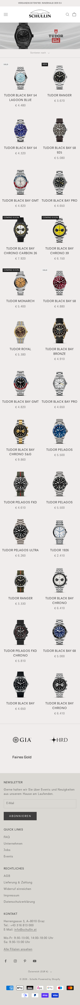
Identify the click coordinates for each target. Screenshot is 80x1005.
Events (8, 856)
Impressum (12, 895)
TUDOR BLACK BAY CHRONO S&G (20, 452)
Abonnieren (20, 816)
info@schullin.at (25, 930)
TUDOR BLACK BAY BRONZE (59, 352)
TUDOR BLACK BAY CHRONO (59, 601)
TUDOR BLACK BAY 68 (59, 651)
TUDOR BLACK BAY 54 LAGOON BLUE (20, 98)
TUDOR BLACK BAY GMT (20, 201)
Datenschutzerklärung (19, 902)
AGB (7, 876)
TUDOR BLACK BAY (20, 703)
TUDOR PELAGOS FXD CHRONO (20, 653)
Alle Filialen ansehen (18, 949)
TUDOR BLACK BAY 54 (20, 148)
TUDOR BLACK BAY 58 (59, 301)
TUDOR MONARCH (20, 301)
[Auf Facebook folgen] (5, 961)
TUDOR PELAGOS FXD (20, 502)
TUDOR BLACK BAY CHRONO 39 (59, 251)
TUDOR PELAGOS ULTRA (20, 550)
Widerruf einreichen (17, 889)
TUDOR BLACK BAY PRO (59, 201)
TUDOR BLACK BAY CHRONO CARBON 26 (20, 251)
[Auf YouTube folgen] (34, 961)
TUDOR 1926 (59, 550)
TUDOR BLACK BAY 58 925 (59, 150)
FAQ (7, 837)
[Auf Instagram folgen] (15, 961)
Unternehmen (13, 844)
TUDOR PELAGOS (59, 450)
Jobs (7, 850)
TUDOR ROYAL (20, 349)
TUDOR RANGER (59, 95)
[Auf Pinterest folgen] (25, 961)
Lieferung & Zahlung (18, 882)
